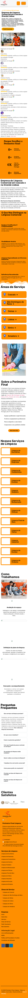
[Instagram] (7, 945)
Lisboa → (12, 319)
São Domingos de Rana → (15, 303)
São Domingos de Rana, (18, 395)
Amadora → (13, 336)
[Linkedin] (11, 945)
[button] (18, 3)
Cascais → (13, 294)
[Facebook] (3, 945)
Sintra (6, 397)
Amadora (11, 397)
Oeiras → (12, 311)
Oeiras (3, 397)
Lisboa (17, 397)
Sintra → (12, 328)
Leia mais (13, 136)
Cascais (9, 395)
